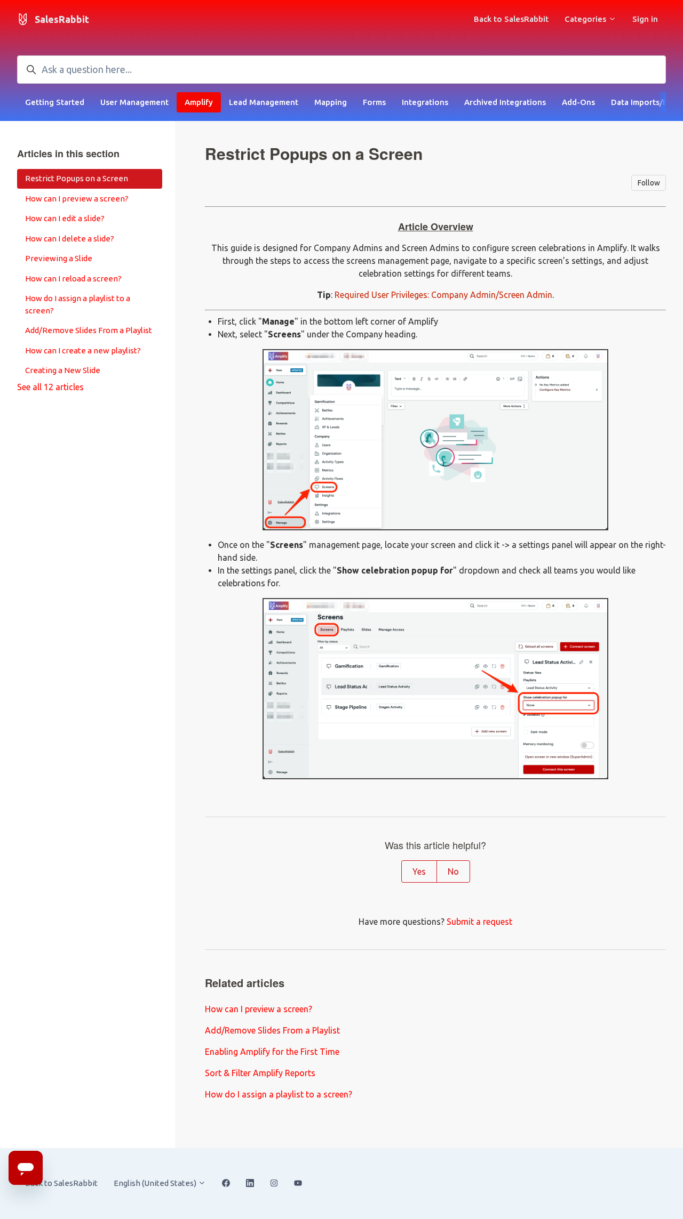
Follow (649, 183)
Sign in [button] (645, 18)
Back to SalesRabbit (511, 18)
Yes (419, 871)
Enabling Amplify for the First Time (272, 1051)
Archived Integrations (505, 102)
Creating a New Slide (62, 370)
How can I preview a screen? (258, 1009)
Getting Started (54, 102)
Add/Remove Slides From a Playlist (272, 1030)
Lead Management (263, 102)
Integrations (425, 102)
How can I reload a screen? (73, 278)
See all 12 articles (50, 387)
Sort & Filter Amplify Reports (260, 1073)
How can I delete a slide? (69, 238)
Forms (374, 102)
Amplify (199, 102)
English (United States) (156, 1183)
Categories (586, 18)
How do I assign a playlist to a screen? (278, 1094)
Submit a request (479, 921)
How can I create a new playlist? (83, 350)
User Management (134, 102)
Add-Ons (578, 102)
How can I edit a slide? (65, 218)
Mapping (330, 102)
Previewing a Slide (58, 258)
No (453, 871)
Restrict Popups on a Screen (76, 178)
